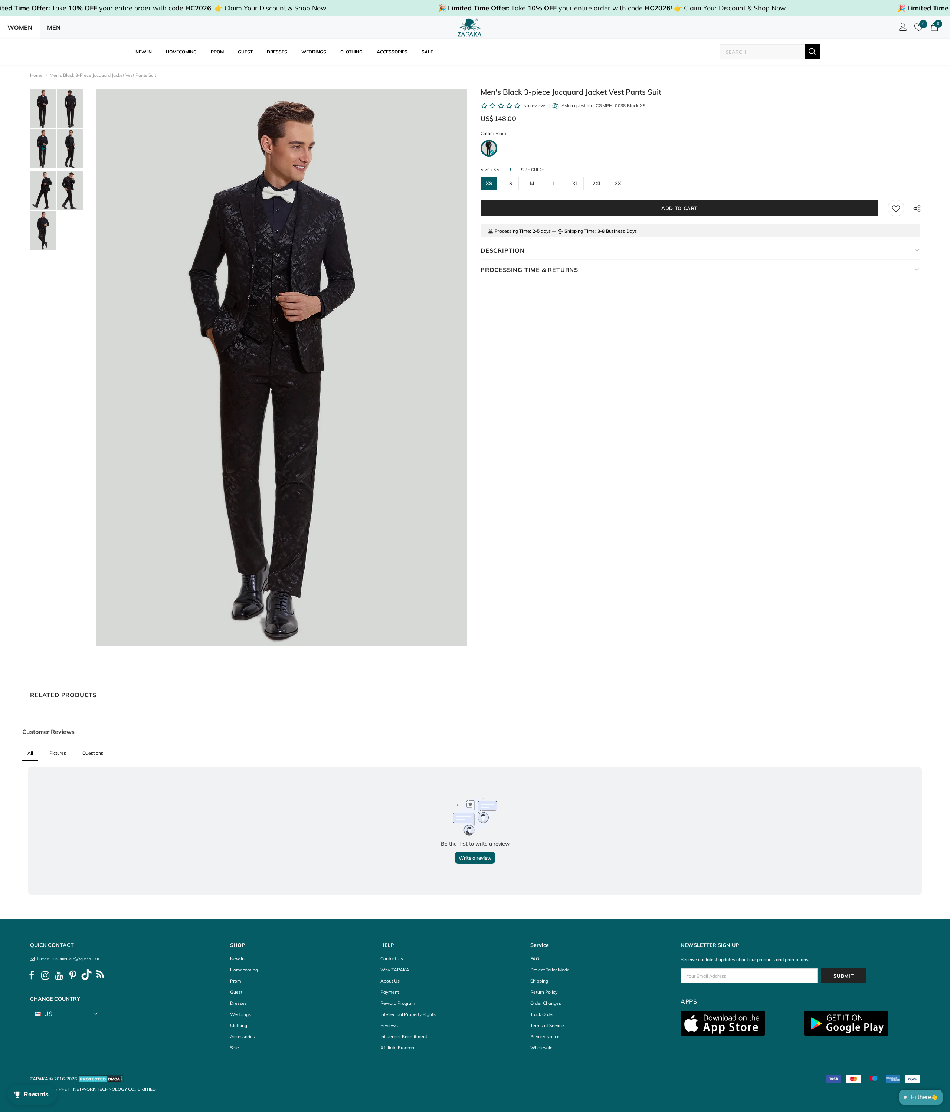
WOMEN (19, 27)
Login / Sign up (902, 29)
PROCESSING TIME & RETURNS (529, 269)
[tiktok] (86, 975)
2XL (597, 183)
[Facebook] (31, 975)
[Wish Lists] (896, 208)
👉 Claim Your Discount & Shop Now (270, 8)
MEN (53, 27)
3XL (619, 183)
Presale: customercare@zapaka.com (67, 958)
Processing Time (512, 231)
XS (489, 183)
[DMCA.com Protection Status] (101, 1079)
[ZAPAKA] (469, 27)
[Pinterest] (72, 975)
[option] (281, 367)
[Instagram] (45, 975)
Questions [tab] (92, 753)
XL (575, 183)
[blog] (100, 975)
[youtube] (59, 975)
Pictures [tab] (57, 753)
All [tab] (30, 753)
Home (36, 75)
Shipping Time (579, 231)
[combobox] (762, 51)
